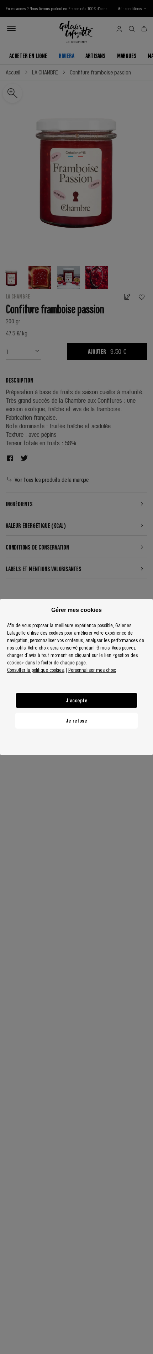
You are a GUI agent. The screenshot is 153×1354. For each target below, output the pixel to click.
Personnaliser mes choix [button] (92, 670)
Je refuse (76, 720)
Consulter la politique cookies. (35, 670)
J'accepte (77, 700)
